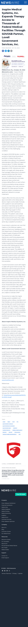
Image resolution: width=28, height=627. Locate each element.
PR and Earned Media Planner (9, 545)
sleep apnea (17, 432)
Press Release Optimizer (8, 521)
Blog (3, 529)
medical (15, 428)
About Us (4, 527)
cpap (4, 421)
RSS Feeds (4, 547)
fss (17, 421)
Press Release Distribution (8, 503)
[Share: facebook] (2, 50)
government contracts (8, 423)
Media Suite (5, 507)
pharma (4, 432)
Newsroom (4, 543)
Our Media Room (6, 533)
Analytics (4, 515)
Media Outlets (5, 549)
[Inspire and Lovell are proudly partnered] (14, 68)
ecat (13, 421)
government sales (7, 428)
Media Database (6, 509)
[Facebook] (2, 570)
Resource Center (6, 539)
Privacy (15, 573)
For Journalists (5, 541)
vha (19, 434)
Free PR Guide (21, 494)
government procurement (8, 426)
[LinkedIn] (7, 570)
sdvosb (10, 432)
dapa (9, 421)
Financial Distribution (7, 505)
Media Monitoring (6, 513)
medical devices (6, 430)
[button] (25, 2)
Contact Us (4, 555)
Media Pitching (5, 511)
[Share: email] (11, 50)
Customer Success (6, 519)
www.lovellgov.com (8, 380)
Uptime (20, 573)
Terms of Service (6, 573)
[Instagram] (9, 570)
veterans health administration (9, 434)
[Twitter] (4, 570)
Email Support (5, 557)
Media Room (5, 517)
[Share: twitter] (5, 50)
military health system (17, 430)
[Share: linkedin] (8, 50)
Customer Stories (6, 531)
